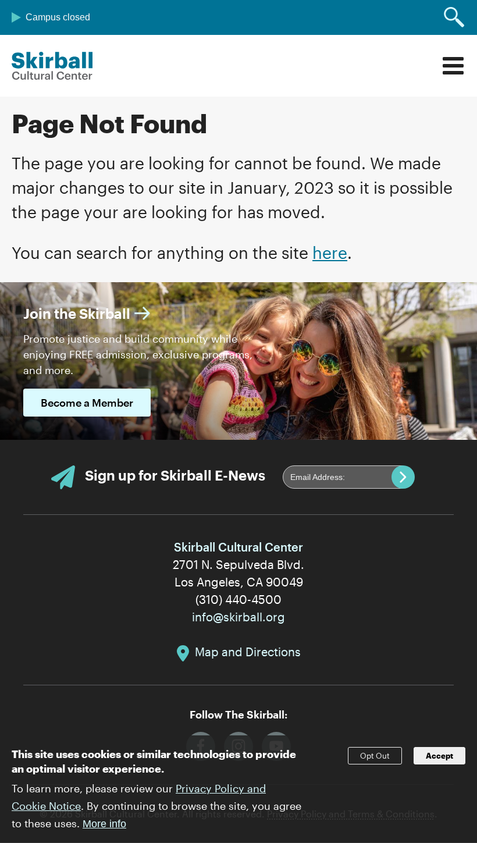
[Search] (454, 17)
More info (104, 824)
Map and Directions (248, 652)
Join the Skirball (76, 313)
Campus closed (58, 17)
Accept (439, 755)
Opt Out (375, 755)
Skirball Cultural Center (52, 66)
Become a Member (87, 402)
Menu (453, 66)
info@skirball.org (238, 617)
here (329, 252)
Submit (403, 477)
